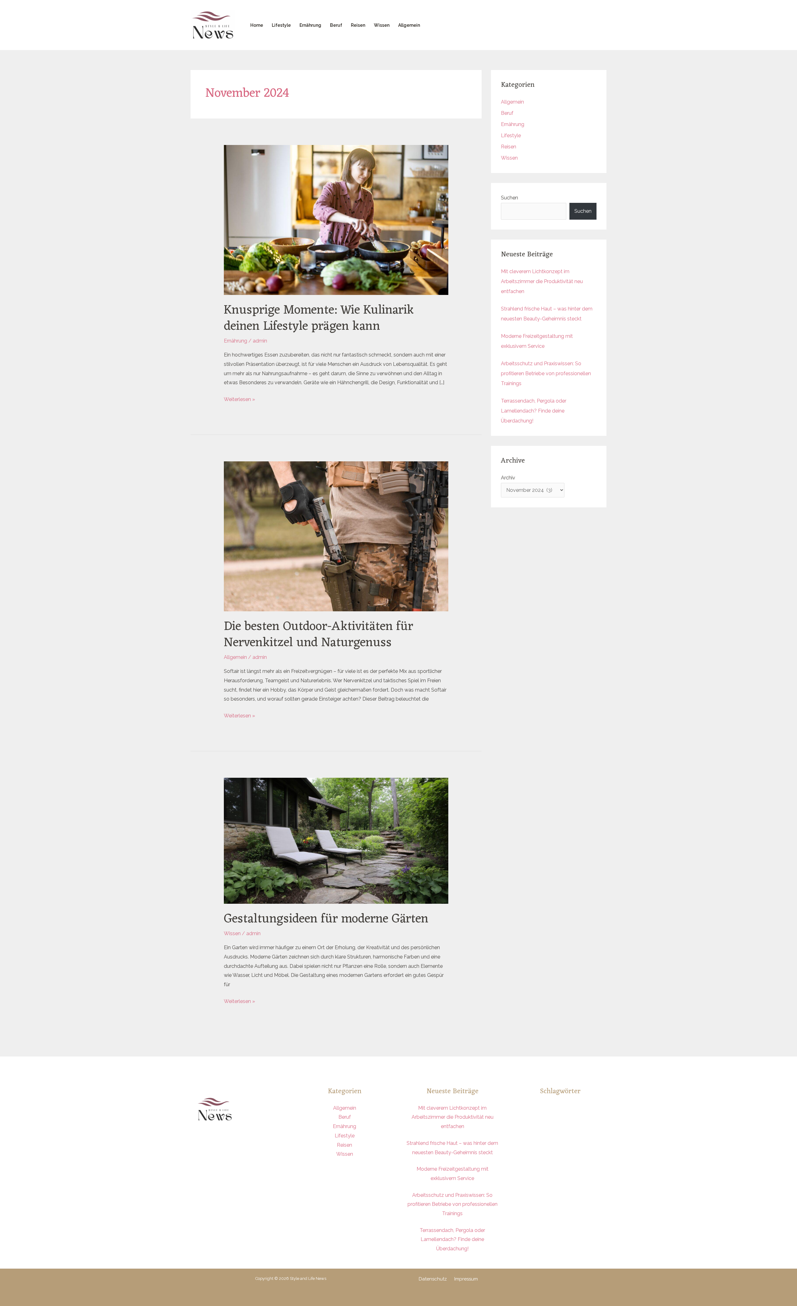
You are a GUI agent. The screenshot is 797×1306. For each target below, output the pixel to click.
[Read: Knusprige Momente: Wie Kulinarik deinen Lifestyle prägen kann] (336, 219)
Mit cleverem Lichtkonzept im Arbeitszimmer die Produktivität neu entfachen (542, 281)
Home (256, 25)
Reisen (358, 25)
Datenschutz (433, 1279)
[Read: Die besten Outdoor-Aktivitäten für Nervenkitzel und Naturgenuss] (336, 536)
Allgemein (409, 25)
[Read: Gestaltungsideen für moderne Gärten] (336, 840)
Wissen (381, 25)
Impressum (466, 1279)
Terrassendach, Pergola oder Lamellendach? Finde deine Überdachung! (533, 411)
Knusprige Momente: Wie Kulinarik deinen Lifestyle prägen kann (319, 318)
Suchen (509, 198)
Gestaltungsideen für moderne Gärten (326, 919)
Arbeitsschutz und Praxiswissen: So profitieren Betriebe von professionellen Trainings (546, 373)
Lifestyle (281, 25)
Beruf (336, 25)
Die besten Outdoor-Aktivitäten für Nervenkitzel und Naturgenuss (318, 635)
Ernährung (310, 25)
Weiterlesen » (239, 398)
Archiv (508, 478)
